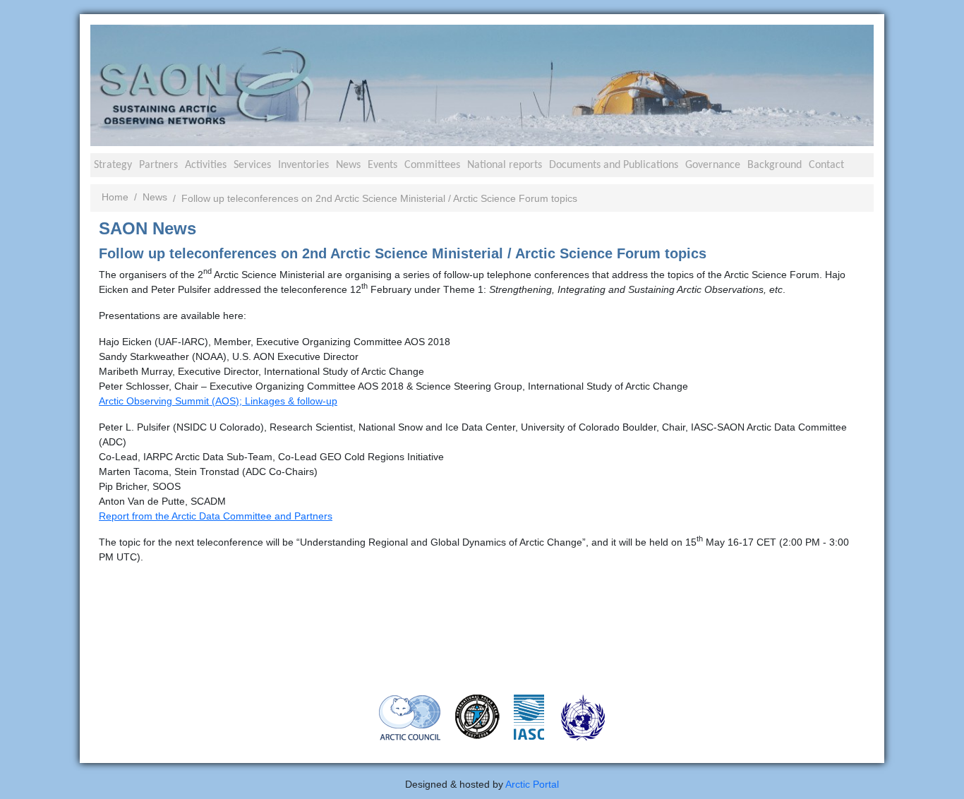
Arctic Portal (532, 784)
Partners (158, 165)
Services (252, 165)
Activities (206, 165)
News (348, 165)
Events (382, 165)
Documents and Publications (613, 165)
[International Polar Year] (477, 715)
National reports (504, 165)
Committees (432, 165)
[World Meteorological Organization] (583, 716)
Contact (826, 165)
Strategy (113, 165)
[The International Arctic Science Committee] (529, 715)
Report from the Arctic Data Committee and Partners (215, 516)
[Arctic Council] (410, 716)
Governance (712, 165)
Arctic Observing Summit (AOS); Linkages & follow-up (218, 401)
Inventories (303, 165)
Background (774, 165)
